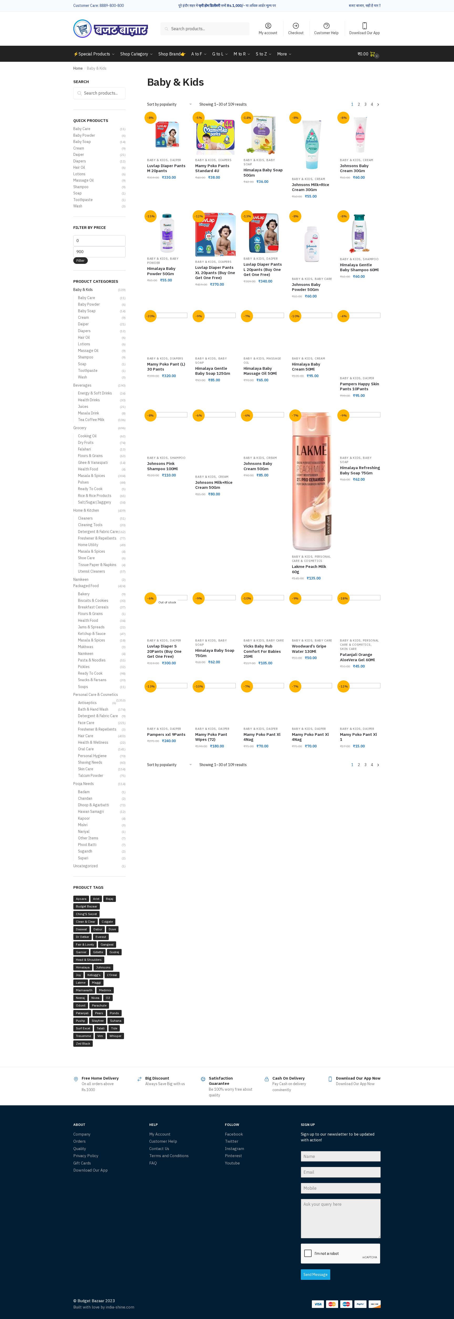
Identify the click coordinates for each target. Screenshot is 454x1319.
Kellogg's (94, 975)
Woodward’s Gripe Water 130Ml (309, 649)
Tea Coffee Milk (91, 419)
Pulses (83, 482)
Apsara (81, 899)
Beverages (82, 385)
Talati (101, 1028)
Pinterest (233, 1155)
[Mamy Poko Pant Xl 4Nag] (264, 703)
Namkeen (81, 579)
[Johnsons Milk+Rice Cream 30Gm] (312, 143)
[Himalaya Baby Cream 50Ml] (312, 333)
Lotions (79, 174)
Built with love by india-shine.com (103, 1307)
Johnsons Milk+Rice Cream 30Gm (310, 187)
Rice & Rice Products (94, 495)
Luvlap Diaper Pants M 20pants (166, 168)
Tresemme (83, 1036)
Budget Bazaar (86, 906)
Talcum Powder (90, 775)
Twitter (231, 1141)
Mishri (82, 825)
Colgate (107, 921)
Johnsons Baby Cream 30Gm (354, 168)
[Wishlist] (179, 122)
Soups (83, 686)
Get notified (167, 677)
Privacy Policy (85, 1155)
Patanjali (82, 1013)
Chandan (85, 798)
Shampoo (371, 259)
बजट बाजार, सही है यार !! (365, 5)
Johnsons (103, 967)
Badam (84, 791)
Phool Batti (87, 844)
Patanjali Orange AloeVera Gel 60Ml (357, 657)
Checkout (296, 32)
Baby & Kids (157, 160)
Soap (77, 193)
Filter (80, 260)
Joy (78, 975)
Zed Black (83, 1043)
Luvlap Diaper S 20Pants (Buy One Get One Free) (164, 651)
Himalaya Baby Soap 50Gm (263, 172)
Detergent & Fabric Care (98, 531)
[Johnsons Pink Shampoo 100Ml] (167, 432)
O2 (108, 998)
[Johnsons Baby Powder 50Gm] (312, 243)
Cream (320, 179)
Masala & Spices (91, 475)
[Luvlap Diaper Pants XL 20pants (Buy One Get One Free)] (215, 234)
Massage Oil (83, 180)
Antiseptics (87, 702)
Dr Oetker (82, 937)
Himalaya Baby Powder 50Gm (161, 271)
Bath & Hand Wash (93, 709)
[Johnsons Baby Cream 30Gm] (360, 134)
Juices (83, 406)
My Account (160, 1134)
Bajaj (109, 899)
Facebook (234, 1134)
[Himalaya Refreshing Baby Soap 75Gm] (360, 432)
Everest (101, 937)
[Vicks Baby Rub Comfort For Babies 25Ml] (264, 615)
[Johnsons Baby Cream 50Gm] (264, 432)
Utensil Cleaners (91, 571)
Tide (114, 1028)
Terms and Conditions (169, 1155)
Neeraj (80, 998)
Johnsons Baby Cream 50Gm (258, 466)
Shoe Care (86, 558)
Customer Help (326, 32)
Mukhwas (85, 646)
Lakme (80, 982)
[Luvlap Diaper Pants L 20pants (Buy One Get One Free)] (264, 233)
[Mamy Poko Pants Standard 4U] (215, 134)
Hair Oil (79, 167)
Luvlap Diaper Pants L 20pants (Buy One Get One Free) (263, 269)
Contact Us (159, 1148)
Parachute (99, 1005)
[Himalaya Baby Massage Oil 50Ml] (264, 333)
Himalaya (83, 967)
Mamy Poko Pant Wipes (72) (211, 737)
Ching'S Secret (86, 914)
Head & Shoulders (89, 960)
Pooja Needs (83, 783)
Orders (79, 1141)
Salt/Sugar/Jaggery (94, 502)
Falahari (84, 449)
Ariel (96, 899)
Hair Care (85, 735)
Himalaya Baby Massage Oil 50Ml (260, 371)
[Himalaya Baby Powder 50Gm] (167, 233)
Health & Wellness (93, 742)
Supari (83, 858)
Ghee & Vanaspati (93, 462)
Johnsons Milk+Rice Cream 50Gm (214, 485)
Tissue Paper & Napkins (97, 564)
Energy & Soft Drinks (95, 393)
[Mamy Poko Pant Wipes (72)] (215, 703)
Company (81, 1134)
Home (78, 68)
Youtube (232, 1163)
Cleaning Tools (90, 524)
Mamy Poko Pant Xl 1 (358, 737)
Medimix (105, 990)
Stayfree (98, 1021)
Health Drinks (89, 400)
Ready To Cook (90, 488)
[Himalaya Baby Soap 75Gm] (215, 615)
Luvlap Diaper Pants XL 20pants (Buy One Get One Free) (215, 272)
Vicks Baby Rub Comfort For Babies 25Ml (262, 651)
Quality (79, 1148)
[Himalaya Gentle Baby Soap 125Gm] (215, 333)
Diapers (225, 160)
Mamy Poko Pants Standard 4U (212, 168)
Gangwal (107, 944)
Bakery (84, 594)
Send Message (315, 1274)
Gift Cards (82, 1163)
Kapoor (84, 818)
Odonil (80, 1005)
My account (268, 32)
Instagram (234, 1148)
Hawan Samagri (91, 811)
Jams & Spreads (91, 627)
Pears (99, 1013)
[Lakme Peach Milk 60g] (312, 481)
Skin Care (348, 649)
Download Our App (364, 32)
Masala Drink (88, 413)
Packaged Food (86, 585)
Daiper (175, 160)
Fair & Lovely (85, 944)
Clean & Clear (85, 921)
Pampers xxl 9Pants (166, 734)
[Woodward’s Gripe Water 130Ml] (312, 615)
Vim (100, 1036)
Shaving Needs (90, 762)
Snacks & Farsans (92, 680)
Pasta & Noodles (92, 660)
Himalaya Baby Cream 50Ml (306, 367)
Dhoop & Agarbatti (93, 805)
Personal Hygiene (92, 755)
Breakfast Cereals (93, 607)
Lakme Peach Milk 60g (309, 569)
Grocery (79, 427)
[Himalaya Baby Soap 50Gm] (264, 134)
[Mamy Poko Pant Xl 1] (360, 703)
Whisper (115, 1036)
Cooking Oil (87, 436)
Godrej (114, 952)
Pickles (84, 666)
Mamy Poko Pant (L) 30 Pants (166, 367)
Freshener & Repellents (97, 538)
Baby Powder (84, 135)
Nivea (95, 998)
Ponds (114, 1013)
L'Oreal (112, 975)
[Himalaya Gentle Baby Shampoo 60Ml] (360, 233)
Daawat (81, 929)
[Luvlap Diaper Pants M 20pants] (167, 134)
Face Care (86, 722)
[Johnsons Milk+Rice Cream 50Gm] (215, 441)
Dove (112, 929)
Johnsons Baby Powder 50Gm (306, 287)
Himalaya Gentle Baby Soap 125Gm (212, 371)
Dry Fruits (86, 442)
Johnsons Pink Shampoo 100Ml (162, 466)
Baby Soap (82, 141)
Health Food (88, 469)
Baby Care (323, 279)
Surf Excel (83, 1028)
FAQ (153, 1163)
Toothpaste (83, 199)
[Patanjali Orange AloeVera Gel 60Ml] (360, 615)
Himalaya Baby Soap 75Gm (214, 653)
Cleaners (85, 518)
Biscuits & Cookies (93, 600)
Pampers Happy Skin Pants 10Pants (359, 386)
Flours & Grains (90, 455)
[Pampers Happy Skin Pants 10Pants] (360, 343)
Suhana (115, 1021)
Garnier (81, 952)
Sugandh (85, 851)
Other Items (88, 838)
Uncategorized (85, 866)
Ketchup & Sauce (92, 633)
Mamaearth (84, 990)
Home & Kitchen (86, 510)
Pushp (80, 1021)
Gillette (98, 952)
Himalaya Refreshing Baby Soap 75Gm (360, 470)
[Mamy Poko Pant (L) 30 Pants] (167, 333)
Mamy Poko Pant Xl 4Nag (262, 737)
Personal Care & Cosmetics (311, 559)
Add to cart (167, 206)
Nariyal (84, 831)
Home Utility (88, 544)
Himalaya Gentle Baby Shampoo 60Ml (359, 267)
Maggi (96, 982)
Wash (77, 206)
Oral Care (86, 749)
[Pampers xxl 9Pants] (167, 703)
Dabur (98, 929)
